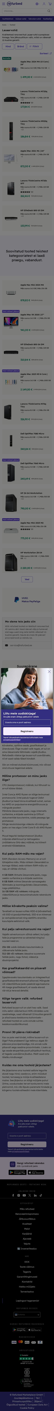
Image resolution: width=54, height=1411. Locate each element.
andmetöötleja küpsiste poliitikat (21, 710)
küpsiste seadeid (23, 704)
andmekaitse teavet (26, 707)
